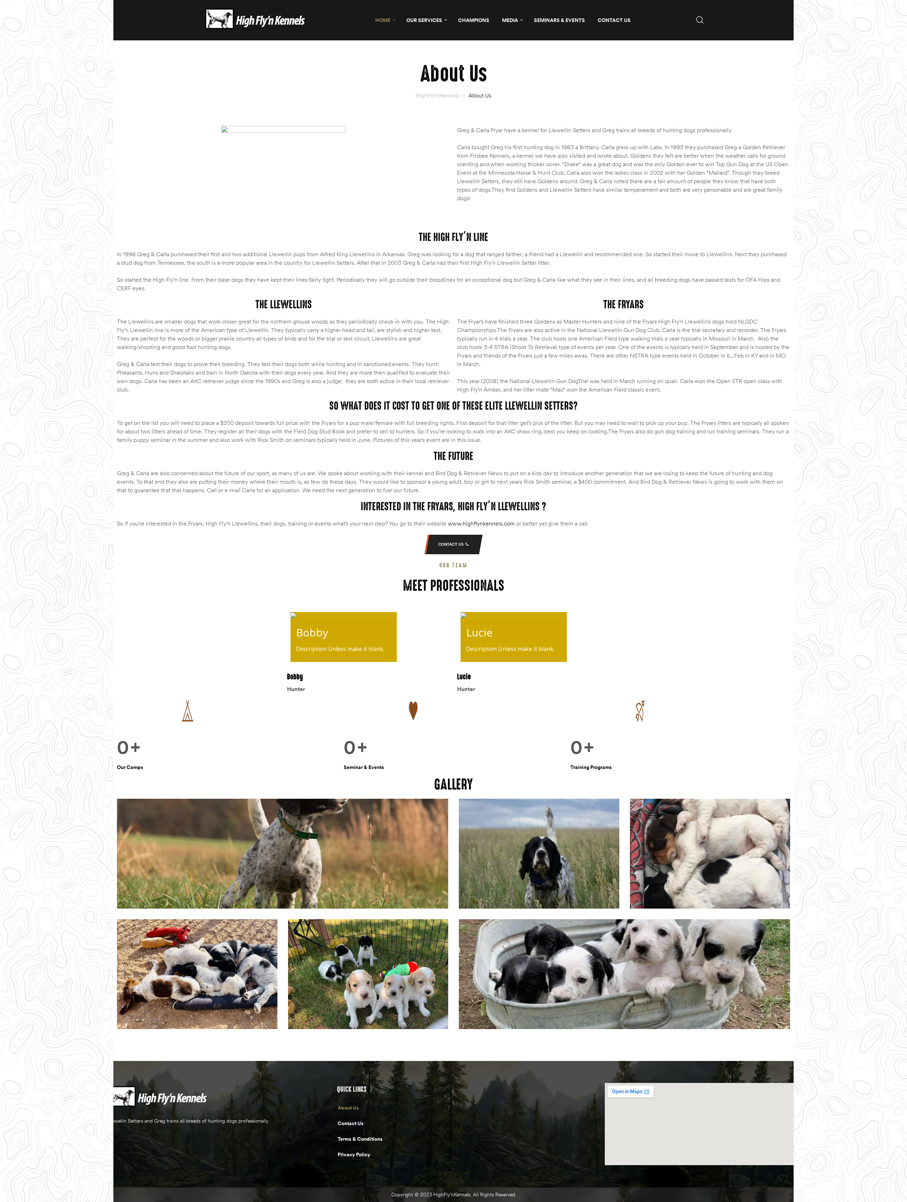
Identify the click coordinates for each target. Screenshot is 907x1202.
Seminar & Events (364, 767)
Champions (473, 20)
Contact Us (614, 20)
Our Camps (130, 767)
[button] (453, 544)
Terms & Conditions (360, 1139)
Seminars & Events (559, 20)
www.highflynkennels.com (481, 523)
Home (382, 20)
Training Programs (591, 767)
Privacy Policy (354, 1154)
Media (510, 20)
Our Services (424, 20)
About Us (348, 1108)
